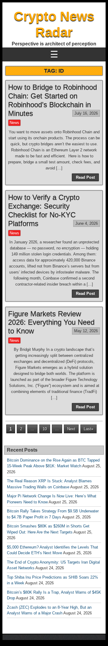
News (14, 122)
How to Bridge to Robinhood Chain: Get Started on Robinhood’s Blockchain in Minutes (52, 100)
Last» (88, 429)
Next (71, 429)
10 (45, 429)
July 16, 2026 (86, 113)
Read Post (85, 177)
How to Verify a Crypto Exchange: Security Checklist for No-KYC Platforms (44, 210)
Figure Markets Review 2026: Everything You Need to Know (51, 322)
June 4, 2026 (86, 223)
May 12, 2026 (86, 331)
